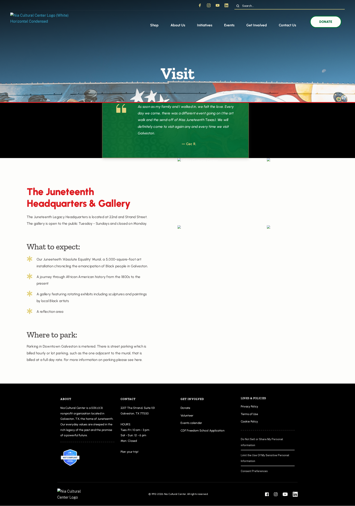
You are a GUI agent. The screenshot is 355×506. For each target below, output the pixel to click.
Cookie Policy (250, 421)
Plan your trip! (130, 452)
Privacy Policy (249, 406)
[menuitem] (154, 25)
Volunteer (187, 415)
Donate (185, 408)
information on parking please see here (110, 360)
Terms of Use (249, 414)
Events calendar (191, 423)
